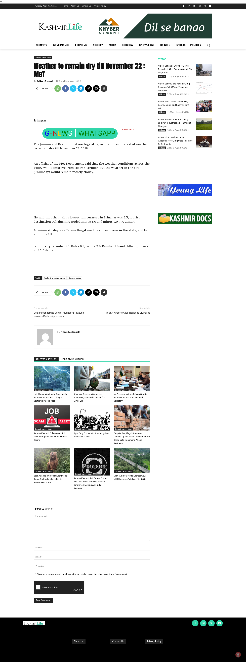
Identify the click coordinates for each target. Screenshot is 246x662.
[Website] (199, 6)
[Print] (104, 88)
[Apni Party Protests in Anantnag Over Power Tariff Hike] (92, 418)
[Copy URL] (88, 88)
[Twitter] (194, 6)
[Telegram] (80, 88)
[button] (208, 45)
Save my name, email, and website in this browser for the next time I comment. (82, 574)
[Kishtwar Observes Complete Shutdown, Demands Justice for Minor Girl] (92, 378)
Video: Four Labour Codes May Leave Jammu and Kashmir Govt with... (173, 105)
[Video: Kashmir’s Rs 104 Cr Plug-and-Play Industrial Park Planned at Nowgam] (204, 124)
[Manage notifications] (238, 654)
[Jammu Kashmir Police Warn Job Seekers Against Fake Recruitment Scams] (52, 418)
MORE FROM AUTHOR (72, 359)
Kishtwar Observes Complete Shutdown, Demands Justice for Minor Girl (89, 397)
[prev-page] (36, 495)
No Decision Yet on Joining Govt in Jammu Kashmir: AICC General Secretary (130, 397)
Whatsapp (96, 133)
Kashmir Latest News (43, 58)
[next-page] (41, 495)
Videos (162, 76)
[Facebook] (183, 6)
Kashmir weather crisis (54, 278)
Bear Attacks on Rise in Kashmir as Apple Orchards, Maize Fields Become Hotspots (50, 479)
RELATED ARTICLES (46, 359)
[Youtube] (210, 6)
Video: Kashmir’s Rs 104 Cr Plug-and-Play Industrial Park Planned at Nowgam (174, 122)
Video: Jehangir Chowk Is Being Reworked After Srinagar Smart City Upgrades (175, 69)
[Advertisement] (92, 106)
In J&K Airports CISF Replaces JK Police (128, 312)
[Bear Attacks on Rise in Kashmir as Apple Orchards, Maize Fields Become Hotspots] (52, 460)
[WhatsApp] (205, 6)
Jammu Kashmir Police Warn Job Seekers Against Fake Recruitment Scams (50, 436)
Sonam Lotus (75, 278)
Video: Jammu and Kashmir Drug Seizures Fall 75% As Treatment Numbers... (174, 87)
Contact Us (118, 641)
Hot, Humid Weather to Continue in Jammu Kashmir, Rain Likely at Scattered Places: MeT (50, 397)
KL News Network (45, 81)
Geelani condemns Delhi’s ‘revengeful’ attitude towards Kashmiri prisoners (59, 314)
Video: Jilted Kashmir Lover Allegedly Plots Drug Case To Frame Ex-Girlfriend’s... (175, 140)
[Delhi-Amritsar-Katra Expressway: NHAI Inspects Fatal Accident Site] (132, 460)
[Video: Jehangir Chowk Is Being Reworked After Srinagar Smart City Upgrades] (204, 70)
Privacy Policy (154, 641)
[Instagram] (189, 6)
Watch (162, 59)
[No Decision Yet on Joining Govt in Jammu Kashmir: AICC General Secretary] (132, 378)
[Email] (96, 88)
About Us (79, 641)
